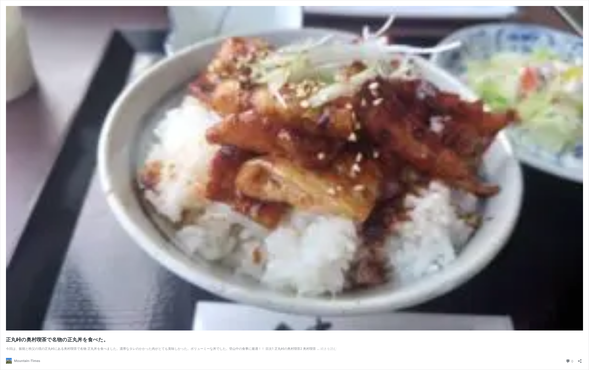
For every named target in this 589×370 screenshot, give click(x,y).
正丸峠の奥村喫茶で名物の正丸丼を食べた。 (57, 339)
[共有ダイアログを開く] (580, 359)
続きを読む (328, 348)
